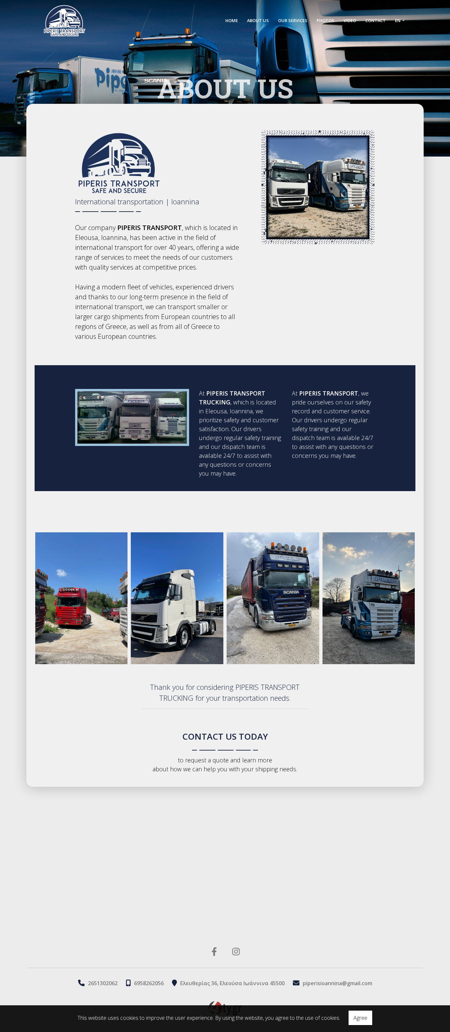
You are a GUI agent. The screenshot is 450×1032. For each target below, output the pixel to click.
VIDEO (350, 20)
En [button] (398, 20)
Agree (360, 1017)
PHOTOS (325, 20)
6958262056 (149, 983)
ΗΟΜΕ (231, 20)
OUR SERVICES (292, 20)
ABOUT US (258, 20)
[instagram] (236, 951)
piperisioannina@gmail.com (337, 983)
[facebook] (214, 951)
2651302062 (103, 983)
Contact (375, 20)
